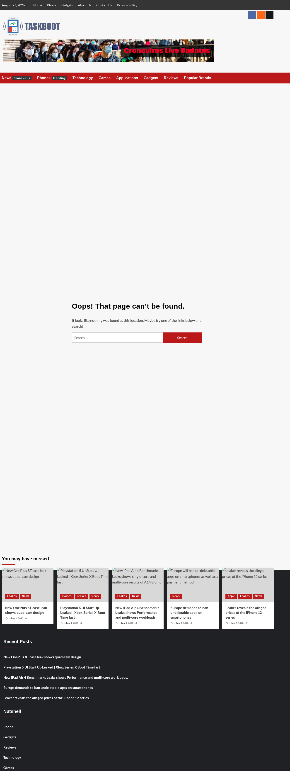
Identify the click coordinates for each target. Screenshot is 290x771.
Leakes (12, 596)
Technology (82, 78)
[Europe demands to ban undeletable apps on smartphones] (193, 585)
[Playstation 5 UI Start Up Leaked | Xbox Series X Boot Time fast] (83, 585)
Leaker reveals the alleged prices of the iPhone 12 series (46, 698)
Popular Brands (197, 78)
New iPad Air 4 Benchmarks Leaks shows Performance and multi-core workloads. (65, 677)
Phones (51, 78)
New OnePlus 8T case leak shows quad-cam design (42, 657)
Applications (127, 78)
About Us (84, 5)
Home (37, 5)
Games (105, 78)
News (16, 78)
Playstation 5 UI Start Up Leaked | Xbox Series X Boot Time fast (51, 667)
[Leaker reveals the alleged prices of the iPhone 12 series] (248, 585)
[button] (271, 78)
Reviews (171, 78)
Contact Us (104, 5)
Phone (51, 5)
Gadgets (67, 5)
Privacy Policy (127, 5)
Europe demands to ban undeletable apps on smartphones (48, 688)
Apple (231, 596)
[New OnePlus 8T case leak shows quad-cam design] (27, 585)
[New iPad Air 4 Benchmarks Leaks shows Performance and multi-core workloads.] (138, 585)
